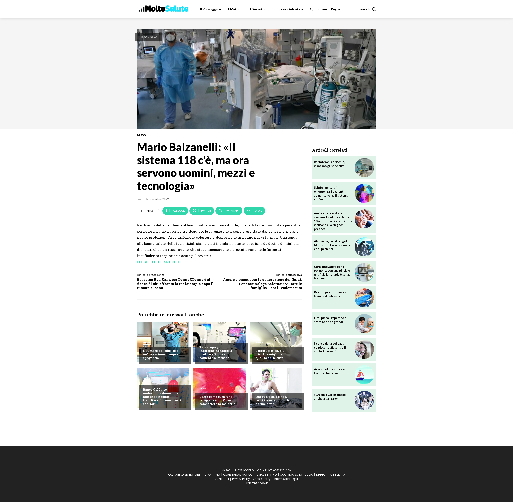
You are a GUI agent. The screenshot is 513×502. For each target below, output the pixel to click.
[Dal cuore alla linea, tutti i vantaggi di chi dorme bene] (276, 388)
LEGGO (320, 474)
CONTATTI (222, 479)
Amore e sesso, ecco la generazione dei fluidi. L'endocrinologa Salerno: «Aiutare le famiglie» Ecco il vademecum (262, 283)
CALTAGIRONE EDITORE (184, 474)
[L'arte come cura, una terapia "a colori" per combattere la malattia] (219, 388)
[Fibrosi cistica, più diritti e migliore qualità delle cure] (276, 342)
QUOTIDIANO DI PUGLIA (296, 474)
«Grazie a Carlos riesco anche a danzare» (330, 396)
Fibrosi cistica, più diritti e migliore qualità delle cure (270, 354)
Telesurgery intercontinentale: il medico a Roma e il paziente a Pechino (215, 352)
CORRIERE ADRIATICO (237, 474)
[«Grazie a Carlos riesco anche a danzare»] (364, 400)
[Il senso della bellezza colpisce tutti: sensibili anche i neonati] (364, 349)
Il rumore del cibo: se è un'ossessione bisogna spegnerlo (160, 354)
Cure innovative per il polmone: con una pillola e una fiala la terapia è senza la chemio (332, 272)
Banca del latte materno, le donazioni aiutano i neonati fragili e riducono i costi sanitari (162, 396)
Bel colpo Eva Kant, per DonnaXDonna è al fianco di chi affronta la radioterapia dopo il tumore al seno (175, 283)
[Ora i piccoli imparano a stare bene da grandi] (364, 323)
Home (143, 36)
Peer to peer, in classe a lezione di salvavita (330, 294)
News (153, 36)
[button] (367, 9)
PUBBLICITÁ (337, 474)
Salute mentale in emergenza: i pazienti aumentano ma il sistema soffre (331, 193)
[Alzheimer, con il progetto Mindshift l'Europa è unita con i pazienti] (364, 246)
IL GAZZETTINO (266, 474)
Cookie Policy (261, 479)
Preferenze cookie (256, 483)
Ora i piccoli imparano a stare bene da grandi (330, 320)
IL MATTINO (212, 474)
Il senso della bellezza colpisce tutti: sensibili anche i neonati (330, 347)
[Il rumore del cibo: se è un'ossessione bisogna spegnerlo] (163, 342)
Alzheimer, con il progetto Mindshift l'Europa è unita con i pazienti (332, 245)
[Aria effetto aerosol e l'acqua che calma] (364, 374)
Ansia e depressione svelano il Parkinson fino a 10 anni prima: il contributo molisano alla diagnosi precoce (333, 221)
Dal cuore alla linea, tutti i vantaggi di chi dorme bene (273, 400)
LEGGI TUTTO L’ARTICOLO (159, 262)
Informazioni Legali (286, 479)
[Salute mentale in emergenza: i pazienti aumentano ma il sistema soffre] (364, 193)
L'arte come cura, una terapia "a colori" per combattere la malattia (217, 400)
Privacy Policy (241, 479)
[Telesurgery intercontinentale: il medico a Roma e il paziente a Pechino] (219, 342)
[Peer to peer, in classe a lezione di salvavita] (364, 298)
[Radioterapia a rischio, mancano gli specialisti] (364, 167)
